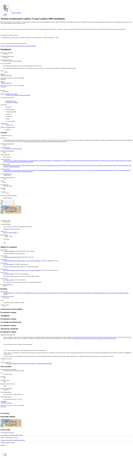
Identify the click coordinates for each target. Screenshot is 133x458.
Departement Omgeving (6, 75)
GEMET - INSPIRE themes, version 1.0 (9, 94)
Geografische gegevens (11, 101)
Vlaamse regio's (4, 123)
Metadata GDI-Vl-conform (12, 102)
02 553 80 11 (3, 79)
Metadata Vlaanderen (16, 12)
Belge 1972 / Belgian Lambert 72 (10, 232)
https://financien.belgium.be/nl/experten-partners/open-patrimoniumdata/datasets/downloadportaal (45, 141)
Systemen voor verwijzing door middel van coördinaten (18, 95)
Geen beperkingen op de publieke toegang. (12, 148)
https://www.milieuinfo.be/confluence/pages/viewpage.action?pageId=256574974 (18, 46)
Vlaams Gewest (9, 124)
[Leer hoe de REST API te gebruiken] (3, 456)
